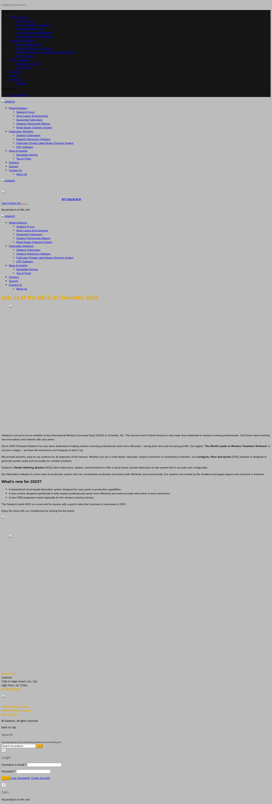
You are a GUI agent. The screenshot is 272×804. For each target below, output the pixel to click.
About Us (21, 83)
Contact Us (15, 79)
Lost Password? (20, 778)
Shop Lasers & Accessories (32, 25)
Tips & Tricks (24, 67)
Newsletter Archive (27, 64)
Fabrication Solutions (21, 40)
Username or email (13, 764)
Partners (14, 71)
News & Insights (19, 60)
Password (8, 771)
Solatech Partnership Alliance (33, 32)
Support (14, 75)
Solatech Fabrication (28, 44)
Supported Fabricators (29, 29)
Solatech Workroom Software (34, 48)
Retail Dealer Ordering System (34, 36)
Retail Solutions (18, 17)
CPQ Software (24, 56)
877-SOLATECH (18, 95)
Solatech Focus (25, 21)
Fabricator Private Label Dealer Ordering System (45, 52)
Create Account (40, 778)
